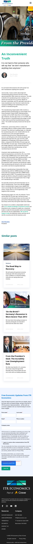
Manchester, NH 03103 (20, 523)
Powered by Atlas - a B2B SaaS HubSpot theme (16, 542)
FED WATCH (5, 523)
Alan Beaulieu (14, 74)
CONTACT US (5, 526)
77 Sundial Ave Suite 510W (21, 520)
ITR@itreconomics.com (21, 517)
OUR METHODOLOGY (7, 515)
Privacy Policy (22, 538)
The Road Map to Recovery (13, 267)
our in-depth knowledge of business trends (16, 206)
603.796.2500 (18, 515)
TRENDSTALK (5, 520)
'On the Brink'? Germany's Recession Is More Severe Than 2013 (16, 314)
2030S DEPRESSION (7, 517)
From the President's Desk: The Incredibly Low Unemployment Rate (15, 360)
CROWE (4, 529)
